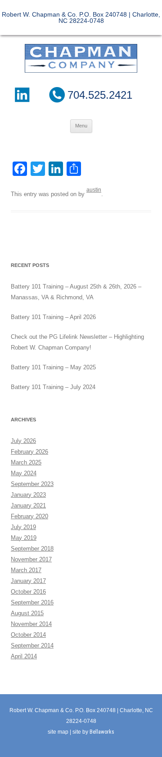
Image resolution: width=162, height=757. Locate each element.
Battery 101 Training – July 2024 (53, 387)
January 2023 (28, 494)
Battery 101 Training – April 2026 (53, 317)
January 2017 (28, 581)
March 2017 (26, 570)
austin (93, 190)
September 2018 (32, 548)
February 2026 (29, 451)
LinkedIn (21, 94)
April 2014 (24, 656)
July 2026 (23, 441)
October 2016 (28, 591)
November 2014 (31, 624)
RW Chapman (81, 58)
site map (58, 732)
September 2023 (32, 484)
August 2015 (27, 613)
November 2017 (31, 559)
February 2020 (29, 516)
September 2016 (32, 602)
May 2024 (23, 473)
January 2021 (28, 505)
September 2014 (32, 645)
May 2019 (23, 537)
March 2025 (26, 462)
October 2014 (28, 634)
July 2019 (23, 527)
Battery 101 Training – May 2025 (53, 367)
